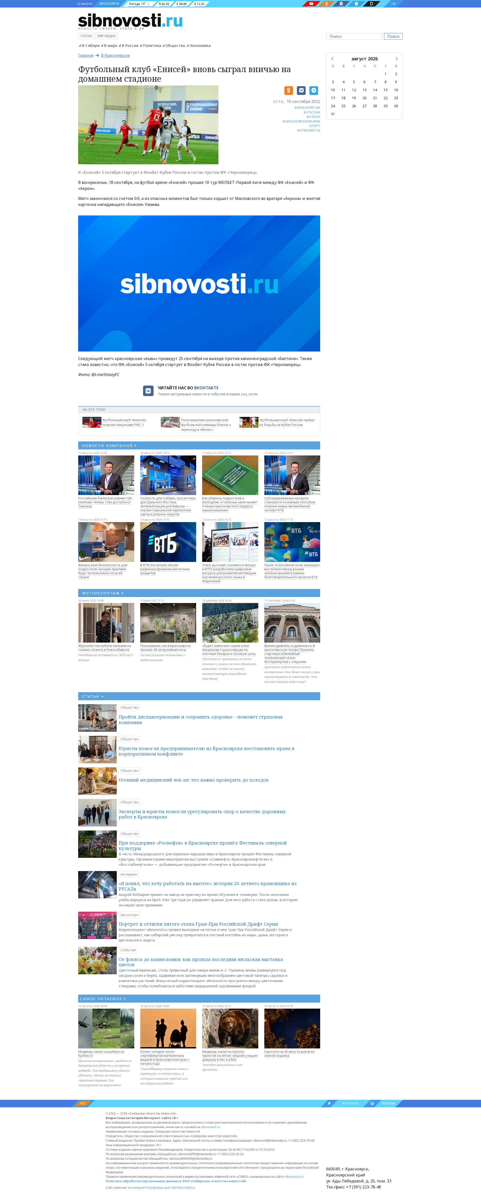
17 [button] (333, 97)
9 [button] (396, 81)
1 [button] (386, 73)
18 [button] (343, 97)
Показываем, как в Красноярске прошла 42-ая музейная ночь (165, 647)
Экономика (200, 45)
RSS (82, 1103)
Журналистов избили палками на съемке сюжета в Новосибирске (104, 647)
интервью (129, 874)
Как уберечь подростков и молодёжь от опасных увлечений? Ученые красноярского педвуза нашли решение (230, 504)
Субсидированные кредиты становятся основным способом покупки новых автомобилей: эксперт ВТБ (289, 504)
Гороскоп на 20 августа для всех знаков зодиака (289, 1053)
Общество (175, 45)
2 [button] (396, 73)
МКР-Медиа (106, 36)
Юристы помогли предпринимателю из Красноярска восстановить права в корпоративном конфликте (206, 751)
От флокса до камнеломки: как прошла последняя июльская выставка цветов (201, 962)
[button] (332, 58)
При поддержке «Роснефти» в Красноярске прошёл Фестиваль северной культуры (203, 845)
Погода (134, 4)
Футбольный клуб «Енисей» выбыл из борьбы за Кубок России (287, 422)
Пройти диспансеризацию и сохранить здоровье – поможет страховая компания (201, 719)
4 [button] (343, 81)
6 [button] (365, 81)
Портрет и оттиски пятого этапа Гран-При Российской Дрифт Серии (198, 924)
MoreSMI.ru (186, 1187)
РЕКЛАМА (388, 1103)
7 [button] (375, 81)
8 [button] (386, 81)
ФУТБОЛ (313, 116)
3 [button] (333, 81)
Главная (85, 55)
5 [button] (354, 81)
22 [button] (386, 97)
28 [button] (375, 105)
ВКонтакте (206, 388)
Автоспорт (130, 914)
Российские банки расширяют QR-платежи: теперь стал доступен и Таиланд (105, 502)
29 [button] (386, 105)
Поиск (393, 36)
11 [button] (343, 89)
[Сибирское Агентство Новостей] (130, 20)
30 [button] (396, 105)
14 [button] (375, 89)
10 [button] (333, 89)
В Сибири (90, 45)
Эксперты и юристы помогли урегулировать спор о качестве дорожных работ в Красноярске (202, 814)
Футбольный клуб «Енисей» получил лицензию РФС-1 (124, 422)
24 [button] (333, 105)
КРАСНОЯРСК (109, 4)
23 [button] (396, 97)
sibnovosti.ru (210, 1127)
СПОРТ (314, 126)
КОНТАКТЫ (350, 1103)
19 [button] (354, 97)
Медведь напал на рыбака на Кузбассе (101, 1053)
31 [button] (333, 113)
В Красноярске (115, 55)
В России (130, 45)
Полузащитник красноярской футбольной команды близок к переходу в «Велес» (206, 425)
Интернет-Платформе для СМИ (154, 1187)
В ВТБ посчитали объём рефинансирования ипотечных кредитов (165, 569)
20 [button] (365, 97)
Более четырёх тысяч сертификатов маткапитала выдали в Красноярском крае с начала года (165, 1057)
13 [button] (365, 89)
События (128, 949)
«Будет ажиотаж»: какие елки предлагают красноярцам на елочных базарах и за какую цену (229, 649)
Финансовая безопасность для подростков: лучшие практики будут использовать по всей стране (102, 571)
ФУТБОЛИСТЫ (308, 130)
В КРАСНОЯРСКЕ (307, 107)
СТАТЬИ (93, 696)
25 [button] (343, 105)
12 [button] (354, 89)
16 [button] (396, 89)
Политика (152, 45)
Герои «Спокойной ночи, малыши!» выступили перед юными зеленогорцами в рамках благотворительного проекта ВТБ (292, 571)
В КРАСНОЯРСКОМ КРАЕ (301, 121)
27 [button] (365, 105)
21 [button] (375, 97)
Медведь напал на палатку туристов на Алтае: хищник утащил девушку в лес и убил (230, 1055)
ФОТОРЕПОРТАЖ (103, 592)
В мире (110, 45)
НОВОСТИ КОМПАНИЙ (109, 445)
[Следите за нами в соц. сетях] (311, 4)
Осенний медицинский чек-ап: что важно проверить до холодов (194, 780)
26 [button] (354, 105)
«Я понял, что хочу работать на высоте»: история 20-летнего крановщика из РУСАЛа (208, 886)
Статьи (86, 36)
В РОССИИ (312, 112)
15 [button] (386, 89)
